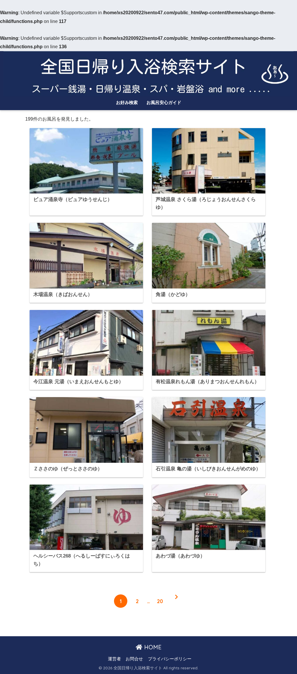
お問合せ (134, 659)
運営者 (114, 659)
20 (160, 601)
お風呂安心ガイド (163, 102)
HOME (152, 647)
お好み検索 (127, 102)
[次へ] (176, 601)
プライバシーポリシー (169, 659)
